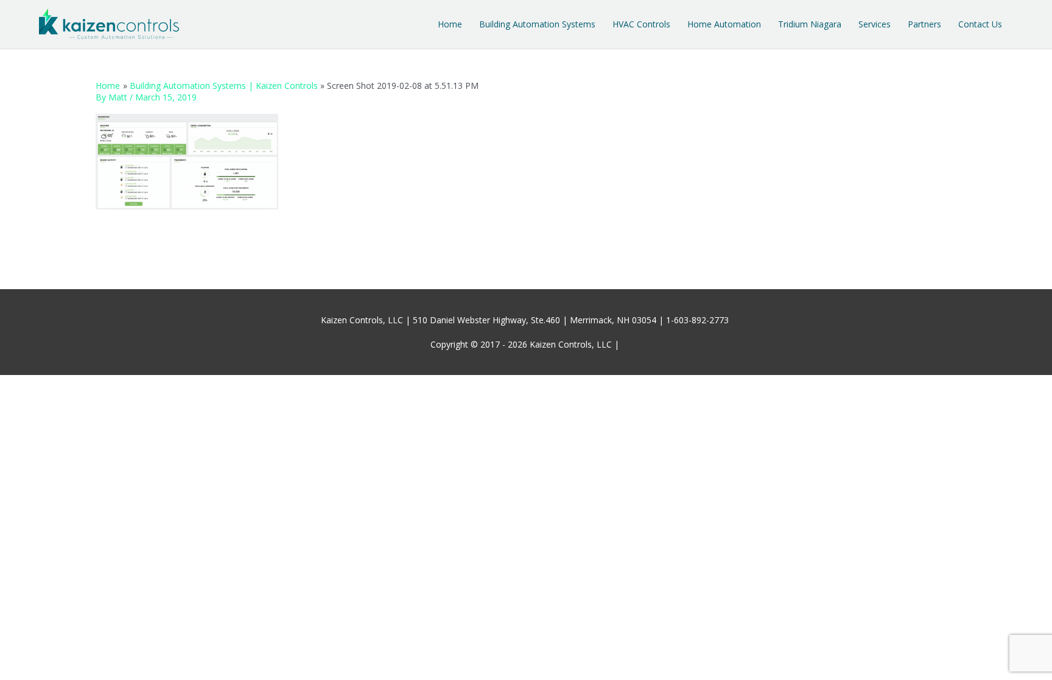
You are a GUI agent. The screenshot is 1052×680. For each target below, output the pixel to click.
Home (450, 24)
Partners (924, 24)
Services (874, 24)
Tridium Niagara (809, 24)
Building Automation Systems (537, 24)
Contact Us (980, 24)
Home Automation (724, 24)
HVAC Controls (641, 24)
